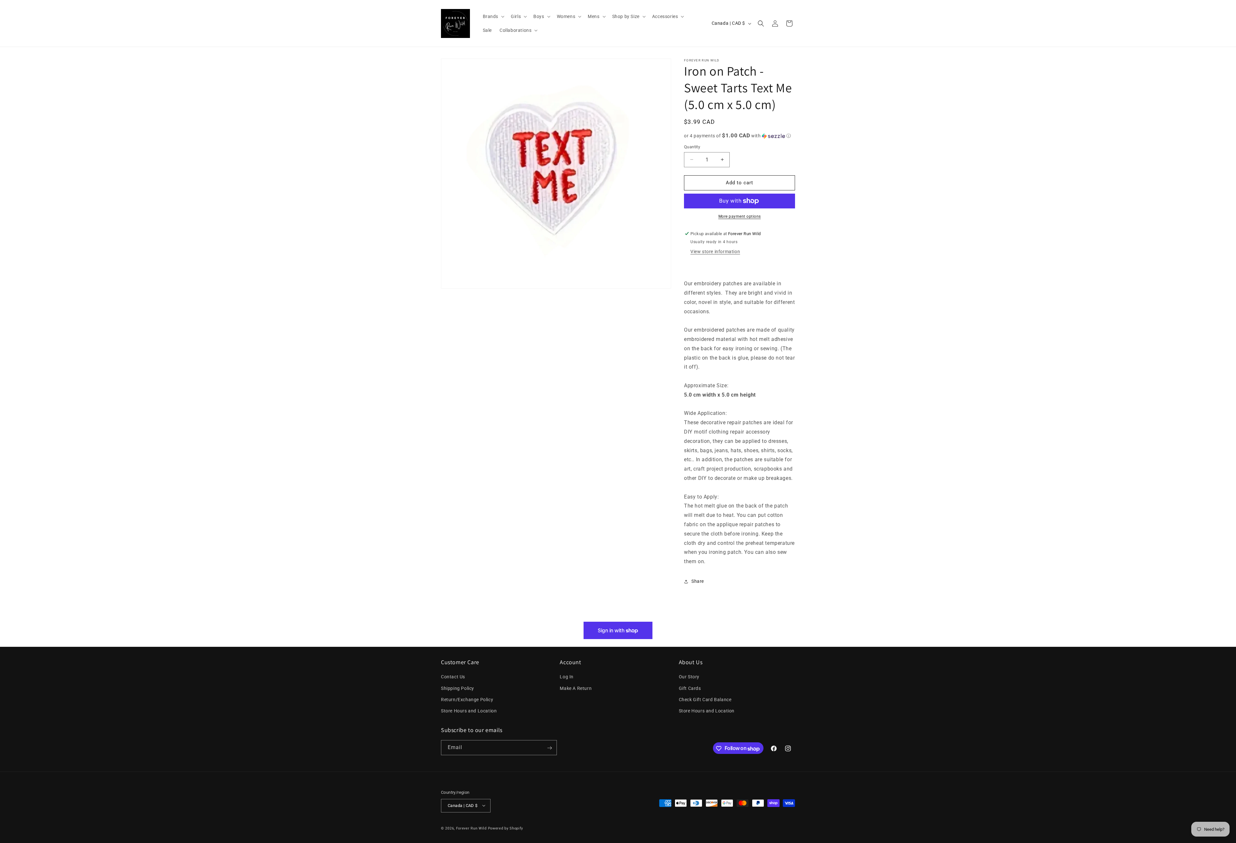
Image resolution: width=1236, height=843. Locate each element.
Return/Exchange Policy (467, 699)
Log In (567, 677)
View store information (715, 251)
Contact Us (453, 677)
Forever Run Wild (471, 828)
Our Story (689, 677)
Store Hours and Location (469, 710)
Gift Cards (690, 688)
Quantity (692, 146)
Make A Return (576, 688)
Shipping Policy (457, 688)
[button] (493, 16)
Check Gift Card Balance (705, 699)
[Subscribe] (549, 748)
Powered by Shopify (505, 828)
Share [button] (697, 581)
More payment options (739, 216)
